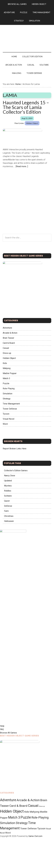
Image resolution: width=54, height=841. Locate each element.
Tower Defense (10, 409)
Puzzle (6, 383)
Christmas (8, 516)
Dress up (7, 353)
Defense (8, 506)
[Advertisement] (27, 206)
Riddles (7, 491)
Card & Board (9, 343)
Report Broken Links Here (14, 448)
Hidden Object (32, 123)
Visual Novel (8, 419)
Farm (6, 511)
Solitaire (8, 496)
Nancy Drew (9, 475)
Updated (8, 480)
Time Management (11, 403)
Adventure (7, 328)
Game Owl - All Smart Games (27, 36)
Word (5, 424)
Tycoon (6, 414)
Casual (6, 348)
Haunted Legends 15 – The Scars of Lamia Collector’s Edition (26, 107)
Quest (7, 501)
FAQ (2, 729)
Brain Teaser (8, 338)
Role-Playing (9, 388)
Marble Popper (10, 373)
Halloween (9, 521)
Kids (5, 363)
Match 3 (6, 378)
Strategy (6, 398)
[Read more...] (22, 166)
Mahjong (6, 368)
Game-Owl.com (35, 836)
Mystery (8, 485)
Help (2, 726)
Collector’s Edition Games (16, 470)
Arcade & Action (10, 333)
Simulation (7, 393)
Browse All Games (8, 732)
